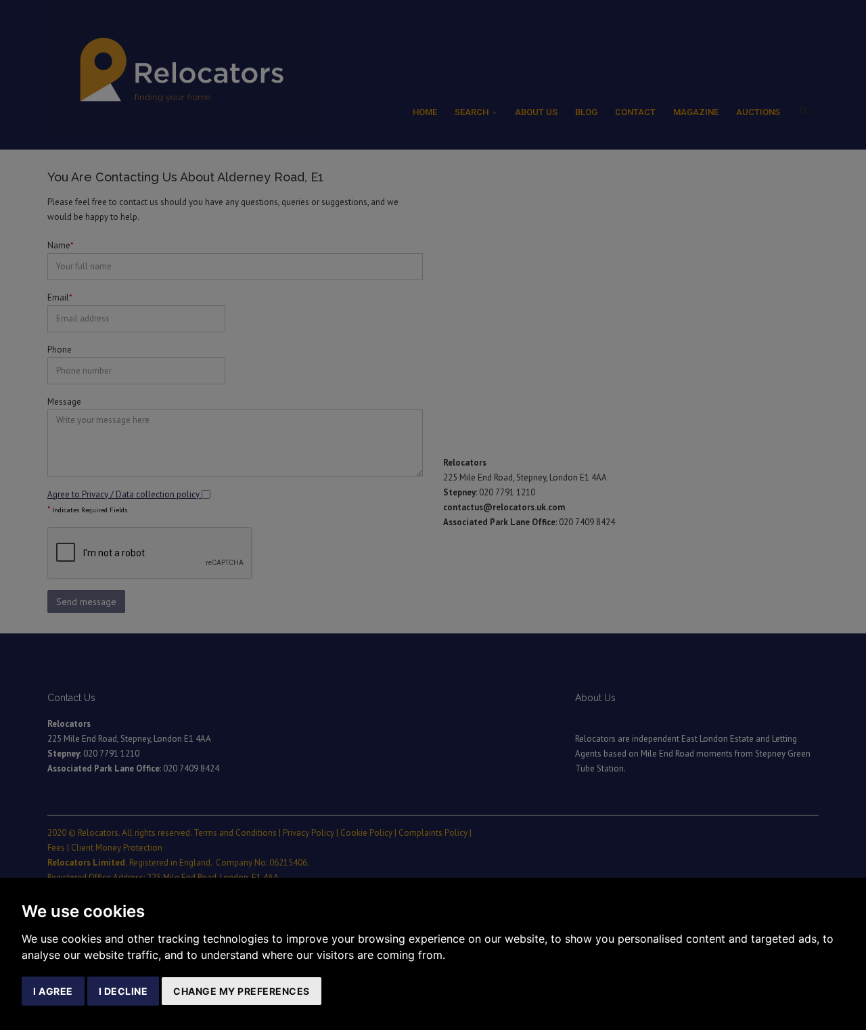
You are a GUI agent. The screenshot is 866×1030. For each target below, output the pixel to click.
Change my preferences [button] (241, 991)
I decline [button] (123, 991)
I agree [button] (53, 991)
